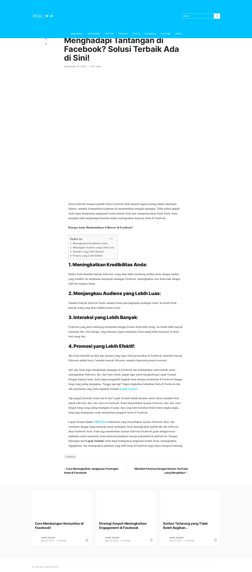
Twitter (109, 33)
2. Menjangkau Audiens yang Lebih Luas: (92, 247)
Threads (123, 33)
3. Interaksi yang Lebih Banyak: (87, 251)
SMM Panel (77, 33)
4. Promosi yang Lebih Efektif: (86, 255)
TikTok (136, 33)
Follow (39, 16)
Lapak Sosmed (48, 537)
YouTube (165, 33)
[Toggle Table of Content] (111, 238)
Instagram (94, 33)
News (178, 33)
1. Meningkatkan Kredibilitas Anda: (89, 243)
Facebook (150, 33)
